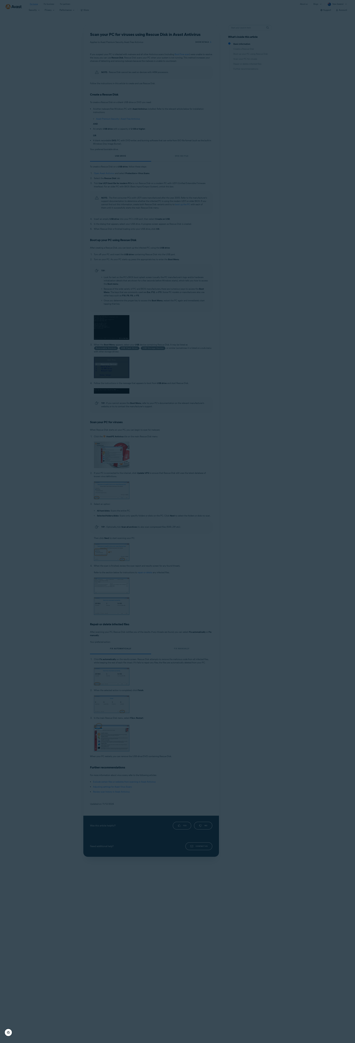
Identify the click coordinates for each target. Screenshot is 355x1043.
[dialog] (177, 521)
